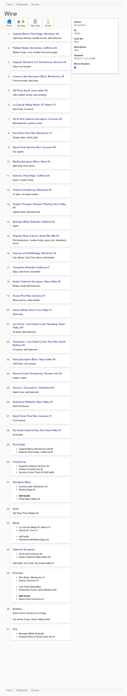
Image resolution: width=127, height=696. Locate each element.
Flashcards (22, 4)
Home (10, 4)
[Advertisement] (97, 104)
